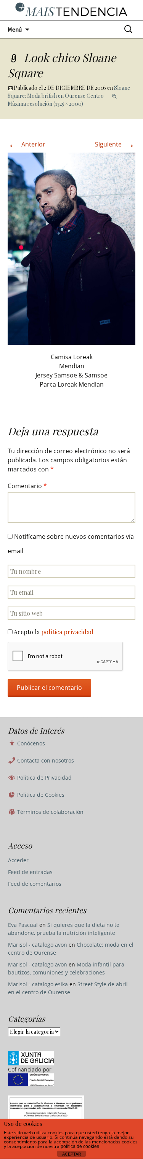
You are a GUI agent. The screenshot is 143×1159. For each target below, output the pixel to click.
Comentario (27, 486)
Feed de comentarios (34, 883)
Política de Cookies (40, 794)
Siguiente (115, 144)
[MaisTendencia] (71, 10)
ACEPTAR (71, 1154)
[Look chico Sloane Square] (71, 248)
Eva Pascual (23, 924)
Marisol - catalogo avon (37, 944)
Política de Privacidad (44, 777)
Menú (15, 29)
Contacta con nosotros (45, 760)
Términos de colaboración (50, 811)
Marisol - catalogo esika (38, 984)
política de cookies (80, 1146)
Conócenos (30, 743)
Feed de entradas (30, 872)
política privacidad (67, 632)
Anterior (26, 144)
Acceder (18, 860)
